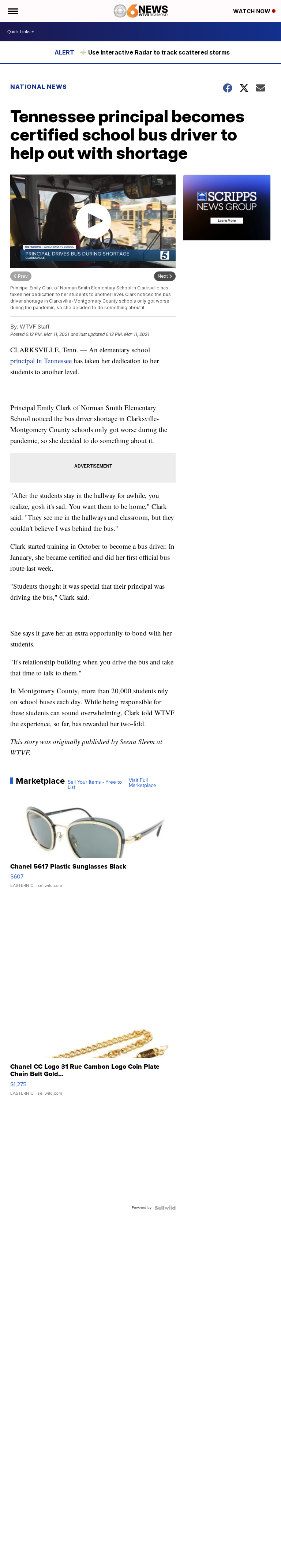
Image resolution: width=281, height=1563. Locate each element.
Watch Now (252, 11)
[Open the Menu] (12, 11)
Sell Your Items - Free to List (95, 785)
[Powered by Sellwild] (165, 1207)
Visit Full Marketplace (142, 783)
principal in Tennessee (41, 360)
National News (38, 86)
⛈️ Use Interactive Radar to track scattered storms (154, 52)
